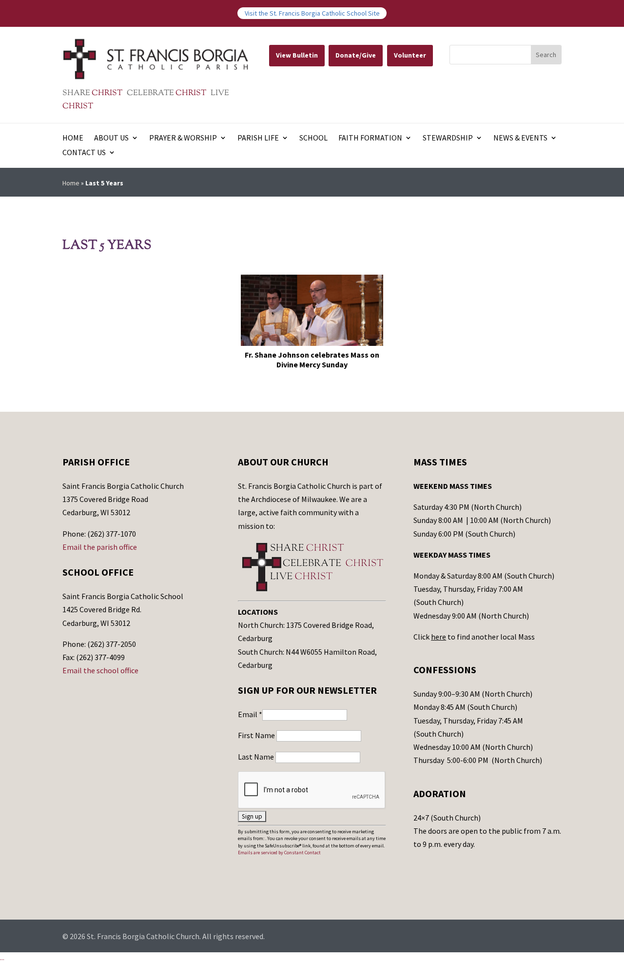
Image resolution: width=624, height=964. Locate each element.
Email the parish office (99, 547)
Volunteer (410, 55)
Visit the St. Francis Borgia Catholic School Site (312, 13)
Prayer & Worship (183, 138)
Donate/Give (355, 55)
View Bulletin (297, 55)
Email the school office (100, 670)
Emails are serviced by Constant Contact (279, 852)
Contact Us (84, 153)
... (2, 957)
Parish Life (258, 138)
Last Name (256, 757)
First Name (257, 735)
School (313, 138)
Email (250, 714)
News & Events (520, 138)
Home (72, 138)
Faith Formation (370, 138)
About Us (111, 138)
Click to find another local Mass (474, 637)
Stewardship (448, 138)
